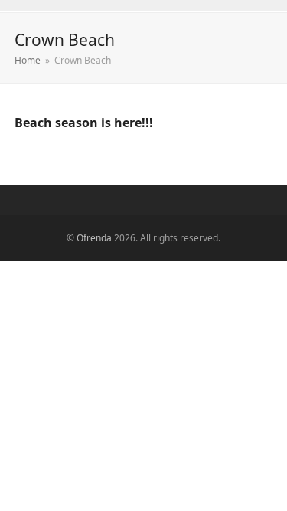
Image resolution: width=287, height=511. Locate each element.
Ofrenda (94, 237)
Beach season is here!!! (84, 122)
